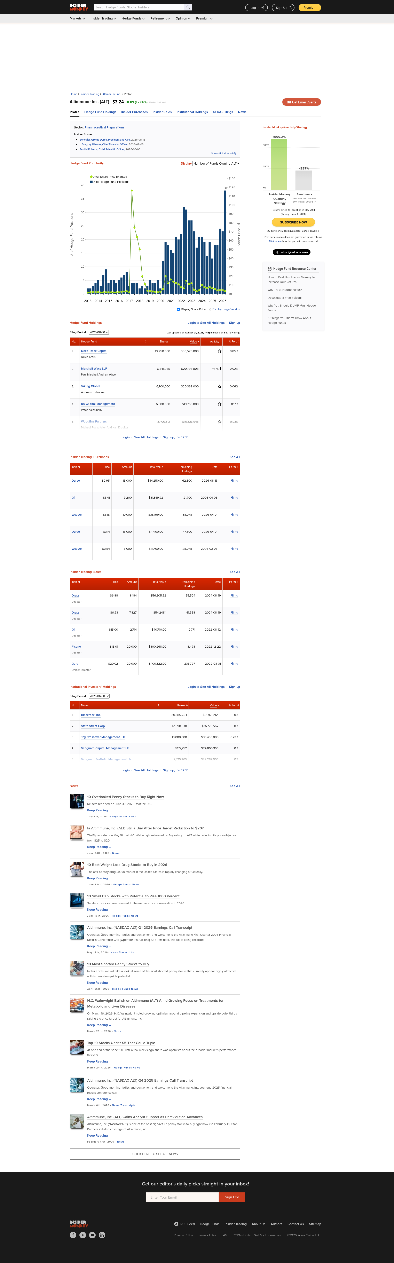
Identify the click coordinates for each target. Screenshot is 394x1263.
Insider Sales (162, 112)
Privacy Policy (183, 1235)
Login (206, 322)
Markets (76, 18)
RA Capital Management (98, 404)
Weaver (77, 514)
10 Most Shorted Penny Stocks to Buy (118, 963)
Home (73, 94)
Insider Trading (102, 18)
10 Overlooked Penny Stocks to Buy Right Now (125, 796)
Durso (76, 480)
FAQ (224, 1235)
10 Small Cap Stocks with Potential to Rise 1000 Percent (133, 896)
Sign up (234, 322)
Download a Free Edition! (284, 297)
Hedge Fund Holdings (100, 112)
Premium (310, 7)
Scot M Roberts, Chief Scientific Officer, (102, 149)
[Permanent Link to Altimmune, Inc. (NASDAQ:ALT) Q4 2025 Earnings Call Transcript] (77, 1085)
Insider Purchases (134, 112)
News (242, 112)
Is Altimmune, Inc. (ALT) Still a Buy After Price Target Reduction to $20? (145, 828)
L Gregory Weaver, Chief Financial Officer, (104, 144)
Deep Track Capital (94, 351)
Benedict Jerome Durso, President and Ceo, (105, 140)
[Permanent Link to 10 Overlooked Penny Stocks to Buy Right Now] (77, 801)
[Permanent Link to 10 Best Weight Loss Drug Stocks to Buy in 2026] (77, 869)
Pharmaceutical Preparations (104, 127)
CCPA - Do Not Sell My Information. (257, 1235)
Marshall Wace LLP (94, 368)
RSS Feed (187, 1224)
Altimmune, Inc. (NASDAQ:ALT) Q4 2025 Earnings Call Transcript (140, 1080)
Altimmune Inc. (111, 94)
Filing (234, 480)
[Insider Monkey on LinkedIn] (103, 1235)
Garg (75, 663)
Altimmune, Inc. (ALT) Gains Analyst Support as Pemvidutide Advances (145, 1116)
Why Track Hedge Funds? (285, 289)
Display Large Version (226, 309)
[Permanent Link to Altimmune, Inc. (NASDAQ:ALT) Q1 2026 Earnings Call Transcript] (77, 932)
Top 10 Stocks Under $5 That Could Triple (121, 1042)
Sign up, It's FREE (175, 437)
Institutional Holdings (192, 112)
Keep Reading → (99, 810)
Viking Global (90, 386)
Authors (276, 1224)
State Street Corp (93, 726)
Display (186, 163)
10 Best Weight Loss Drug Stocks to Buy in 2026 (127, 864)
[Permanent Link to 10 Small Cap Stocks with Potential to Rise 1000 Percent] (77, 900)
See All (235, 457)
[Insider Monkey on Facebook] (74, 1235)
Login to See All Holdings (140, 437)
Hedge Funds (132, 18)
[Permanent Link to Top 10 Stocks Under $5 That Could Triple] (77, 1047)
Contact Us (295, 1224)
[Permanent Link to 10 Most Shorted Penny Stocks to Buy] (77, 968)
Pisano (76, 646)
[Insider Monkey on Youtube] (94, 1235)
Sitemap (315, 1224)
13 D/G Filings (223, 112)
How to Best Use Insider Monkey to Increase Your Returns (291, 279)
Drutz (75, 595)
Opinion (182, 18)
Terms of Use (207, 1235)
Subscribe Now (293, 222)
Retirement (158, 18)
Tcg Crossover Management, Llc (103, 737)
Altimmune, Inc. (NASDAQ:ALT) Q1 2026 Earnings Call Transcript (139, 927)
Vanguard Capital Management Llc (105, 748)
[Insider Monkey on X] (84, 1235)
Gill (74, 497)
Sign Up (281, 7)
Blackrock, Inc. (91, 715)
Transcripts (126, 952)
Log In (255, 7)
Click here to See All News (155, 1154)
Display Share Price (193, 309)
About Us (259, 1224)
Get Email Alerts (303, 102)
